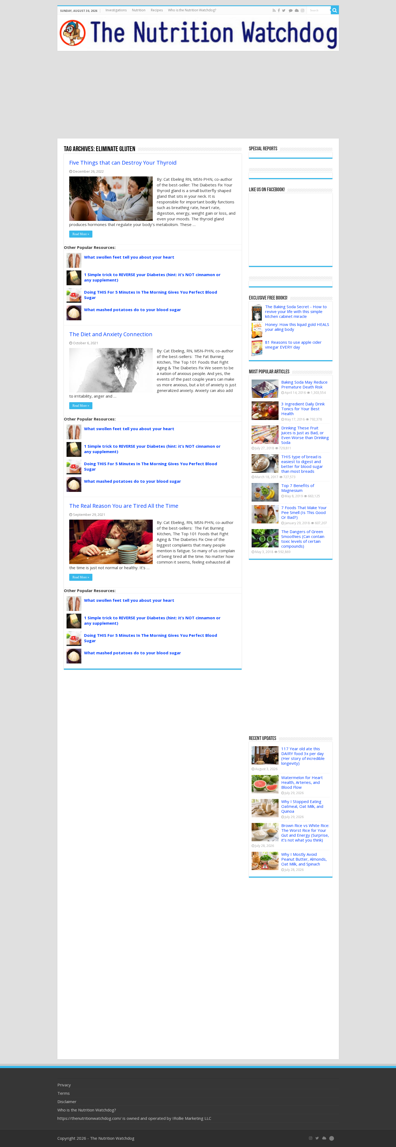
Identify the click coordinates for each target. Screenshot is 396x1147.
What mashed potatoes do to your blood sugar (132, 309)
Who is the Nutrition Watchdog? (192, 10)
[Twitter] (284, 10)
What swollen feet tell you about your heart (129, 257)
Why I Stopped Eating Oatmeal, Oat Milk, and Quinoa (302, 806)
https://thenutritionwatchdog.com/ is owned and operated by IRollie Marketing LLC (134, 1118)
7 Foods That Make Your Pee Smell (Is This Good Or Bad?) (304, 512)
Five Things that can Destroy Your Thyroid (122, 162)
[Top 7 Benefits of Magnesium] (265, 492)
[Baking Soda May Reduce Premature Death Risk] (265, 389)
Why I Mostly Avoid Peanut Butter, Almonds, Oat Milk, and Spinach (304, 859)
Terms (63, 1093)
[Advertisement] (198, 95)
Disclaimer (67, 1101)
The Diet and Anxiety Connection (110, 334)
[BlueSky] (324, 1138)
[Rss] (274, 10)
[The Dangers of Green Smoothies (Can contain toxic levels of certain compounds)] (265, 538)
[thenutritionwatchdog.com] (198, 33)
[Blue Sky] (296, 10)
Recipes (157, 10)
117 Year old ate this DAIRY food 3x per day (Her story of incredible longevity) (303, 756)
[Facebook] (278, 10)
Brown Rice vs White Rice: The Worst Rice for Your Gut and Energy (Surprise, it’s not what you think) (305, 833)
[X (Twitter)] (317, 1138)
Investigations (116, 10)
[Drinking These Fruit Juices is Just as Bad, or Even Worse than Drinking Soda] (265, 434)
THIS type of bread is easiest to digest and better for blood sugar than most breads (302, 464)
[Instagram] (302, 10)
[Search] (335, 10)
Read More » (80, 234)
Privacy (64, 1084)
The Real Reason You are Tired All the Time (123, 505)
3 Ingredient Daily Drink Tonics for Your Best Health (303, 408)
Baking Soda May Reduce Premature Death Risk (304, 384)
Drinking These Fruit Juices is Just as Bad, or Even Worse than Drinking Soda (305, 435)
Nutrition (138, 10)
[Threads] (290, 10)
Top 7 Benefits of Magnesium (297, 488)
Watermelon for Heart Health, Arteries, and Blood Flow (302, 782)
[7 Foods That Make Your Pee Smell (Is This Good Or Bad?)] (265, 514)
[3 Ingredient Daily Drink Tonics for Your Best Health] (265, 410)
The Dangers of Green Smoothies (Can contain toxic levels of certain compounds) (302, 539)
